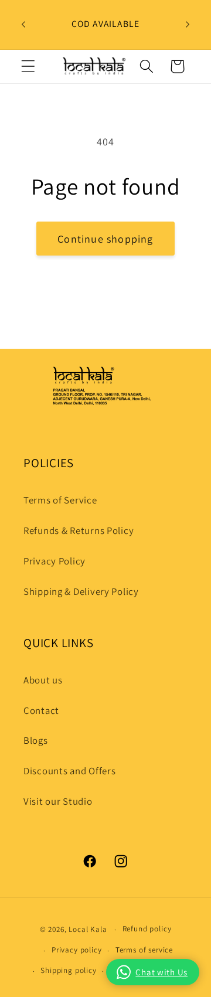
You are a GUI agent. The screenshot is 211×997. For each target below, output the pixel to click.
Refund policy (147, 929)
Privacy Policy (54, 560)
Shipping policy (68, 970)
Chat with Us (161, 972)
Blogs (35, 740)
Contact (41, 710)
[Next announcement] (187, 25)
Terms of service (144, 950)
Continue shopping (105, 239)
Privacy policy (77, 950)
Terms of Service (60, 500)
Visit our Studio (58, 801)
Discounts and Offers (69, 770)
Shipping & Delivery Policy (81, 591)
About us (43, 679)
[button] (28, 66)
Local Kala (88, 929)
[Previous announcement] (23, 25)
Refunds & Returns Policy (78, 530)
